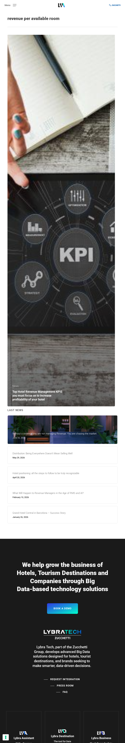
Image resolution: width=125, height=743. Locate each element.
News (15, 386)
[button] (10, 5)
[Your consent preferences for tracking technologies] (6, 737)
